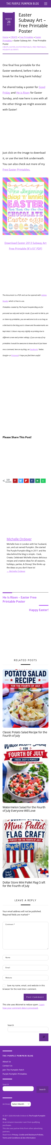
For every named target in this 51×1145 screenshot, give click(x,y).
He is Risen (23, 92)
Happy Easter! (38, 610)
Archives (6, 1104)
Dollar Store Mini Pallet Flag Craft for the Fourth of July (24, 884)
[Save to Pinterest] (15, 481)
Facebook (34, 349)
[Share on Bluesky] (20, 481)
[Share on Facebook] (32, 481)
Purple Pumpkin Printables (15, 1074)
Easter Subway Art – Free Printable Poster (33, 23)
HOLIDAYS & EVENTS (10, 49)
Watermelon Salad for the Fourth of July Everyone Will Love (24, 809)
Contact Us (7, 1066)
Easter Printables (24, 47)
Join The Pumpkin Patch (13, 1070)
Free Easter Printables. (16, 169)
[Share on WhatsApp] (43, 481)
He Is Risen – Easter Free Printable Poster (19, 599)
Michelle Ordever (19, 539)
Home (5, 37)
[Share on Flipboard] (26, 481)
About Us (7, 1061)
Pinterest (15, 355)
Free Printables (26, 37)
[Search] (43, 1037)
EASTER (12, 47)
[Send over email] (37, 481)
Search (11, 1025)
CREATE (13, 37)
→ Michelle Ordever (16, 571)
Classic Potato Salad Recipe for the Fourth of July (25, 734)
